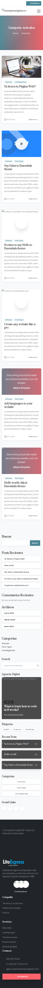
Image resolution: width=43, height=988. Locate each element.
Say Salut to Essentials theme (18, 167)
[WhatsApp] (15, 3)
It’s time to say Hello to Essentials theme (18, 246)
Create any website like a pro (19, 326)
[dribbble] (11, 3)
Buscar (6, 537)
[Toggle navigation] (38, 11)
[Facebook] (4, 3)
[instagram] (8, 3)
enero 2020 (9, 626)
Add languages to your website (18, 405)
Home (15, 33)
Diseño (6, 729)
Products (17, 729)
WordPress (29, 729)
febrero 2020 (9, 620)
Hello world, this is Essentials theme (15, 484)
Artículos (26, 33)
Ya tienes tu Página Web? (20, 86)
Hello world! (9, 565)
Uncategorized (8, 650)
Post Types (7, 647)
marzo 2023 (9, 613)
